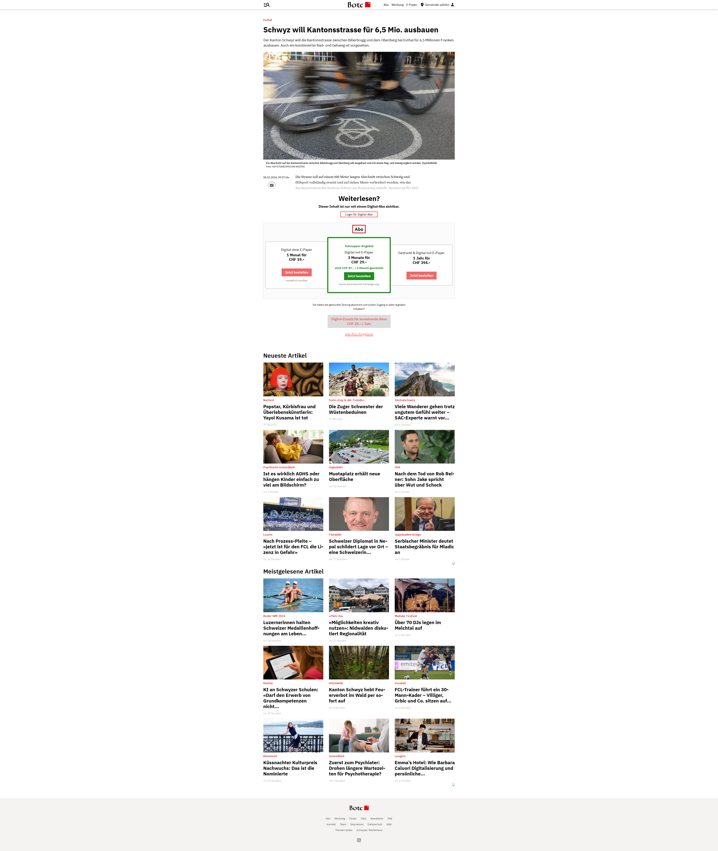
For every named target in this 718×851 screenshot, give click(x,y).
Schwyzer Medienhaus (370, 830)
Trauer (353, 818)
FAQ (390, 818)
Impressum (357, 824)
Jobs (363, 818)
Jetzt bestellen (296, 272)
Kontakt (331, 824)
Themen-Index (343, 830)
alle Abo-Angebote (359, 334)
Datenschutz (375, 824)
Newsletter (376, 818)
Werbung (398, 5)
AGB (389, 824)
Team (343, 824)
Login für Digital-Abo (359, 214)
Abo (386, 5)
